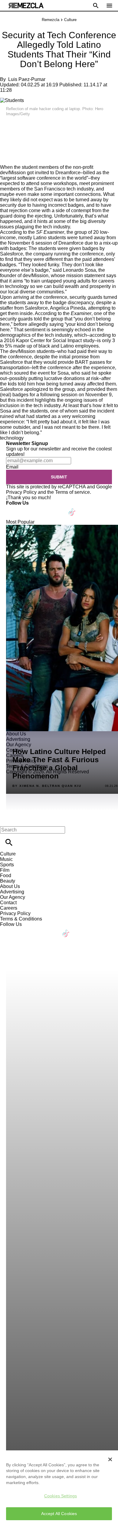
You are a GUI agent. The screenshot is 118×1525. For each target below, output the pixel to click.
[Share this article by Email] (51, 126)
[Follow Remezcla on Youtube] (58, 508)
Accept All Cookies (59, 1513)
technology (12, 438)
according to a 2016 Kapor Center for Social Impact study (58, 338)
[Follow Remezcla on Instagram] (43, 508)
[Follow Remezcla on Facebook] (13, 508)
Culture (70, 19)
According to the (32, 232)
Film (4, 870)
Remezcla (50, 19)
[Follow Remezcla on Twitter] (28, 508)
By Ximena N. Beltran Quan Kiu (46, 785)
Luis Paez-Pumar (26, 79)
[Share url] (7, 158)
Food (5, 875)
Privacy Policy (21, 492)
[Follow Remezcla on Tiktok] (72, 508)
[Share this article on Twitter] (37, 126)
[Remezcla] (26, 5)
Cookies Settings (60, 1495)
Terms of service (72, 492)
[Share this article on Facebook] (22, 126)
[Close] (110, 1459)
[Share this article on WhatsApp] (7, 126)
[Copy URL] (14, 144)
